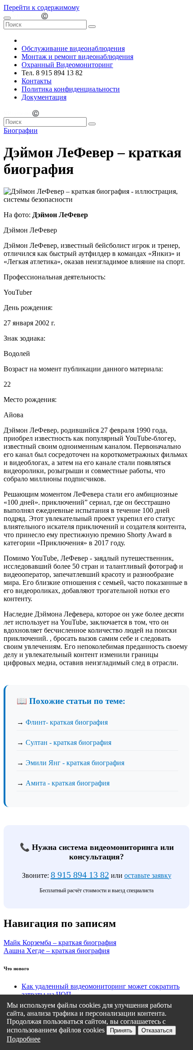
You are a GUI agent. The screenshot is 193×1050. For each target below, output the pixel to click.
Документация (44, 97)
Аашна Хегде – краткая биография (57, 950)
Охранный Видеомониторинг (67, 64)
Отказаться (156, 1030)
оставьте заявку (147, 875)
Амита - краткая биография (68, 783)
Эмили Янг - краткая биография (75, 763)
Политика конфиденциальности (71, 89)
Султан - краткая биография (68, 742)
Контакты (37, 81)
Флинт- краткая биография (67, 722)
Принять (121, 1030)
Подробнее (23, 1039)
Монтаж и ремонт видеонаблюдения (77, 56)
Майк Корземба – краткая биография (60, 942)
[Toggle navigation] (7, 18)
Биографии (21, 130)
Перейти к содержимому (41, 7)
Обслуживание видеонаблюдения (73, 48)
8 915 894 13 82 (80, 875)
